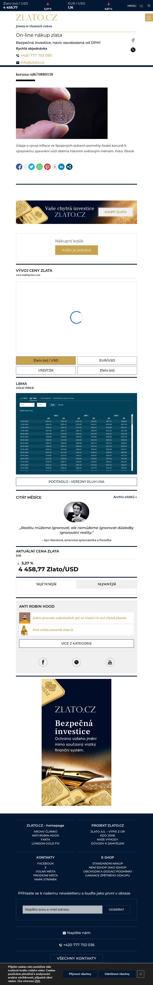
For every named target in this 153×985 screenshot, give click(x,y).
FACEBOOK (45, 863)
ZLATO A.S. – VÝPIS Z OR (107, 831)
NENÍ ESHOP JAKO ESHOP (107, 867)
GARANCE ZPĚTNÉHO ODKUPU (107, 875)
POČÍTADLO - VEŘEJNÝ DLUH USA (76, 482)
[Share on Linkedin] (61, 167)
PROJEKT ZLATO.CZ (107, 825)
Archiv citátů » (125, 497)
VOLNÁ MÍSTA (45, 871)
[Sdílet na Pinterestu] (47, 167)
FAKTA (45, 839)
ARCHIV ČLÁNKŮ (45, 831)
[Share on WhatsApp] (39, 167)
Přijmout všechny (80, 974)
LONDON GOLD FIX (45, 843)
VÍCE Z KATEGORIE (76, 643)
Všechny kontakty (76, 958)
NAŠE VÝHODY (107, 839)
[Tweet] (31, 167)
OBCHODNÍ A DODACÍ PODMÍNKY (107, 871)
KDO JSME (107, 835)
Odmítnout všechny (117, 974)
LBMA (25, 386)
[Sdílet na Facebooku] (19, 167)
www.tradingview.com (28, 275)
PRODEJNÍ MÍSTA (45, 875)
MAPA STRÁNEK (45, 879)
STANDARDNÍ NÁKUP (107, 863)
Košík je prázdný (76, 250)
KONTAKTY (45, 857)
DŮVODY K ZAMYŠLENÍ (107, 843)
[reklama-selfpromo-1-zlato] (76, 212)
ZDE (37, 981)
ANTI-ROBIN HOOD (45, 835)
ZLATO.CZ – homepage (45, 825)
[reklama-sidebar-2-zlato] (76, 742)
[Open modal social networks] (69, 167)
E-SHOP (107, 857)
